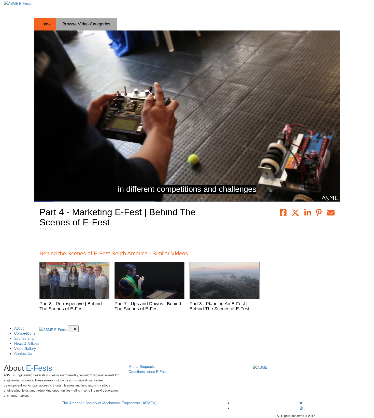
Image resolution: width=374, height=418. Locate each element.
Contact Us (23, 353)
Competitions (24, 333)
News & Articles (26, 343)
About (19, 328)
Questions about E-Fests (148, 371)
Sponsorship (24, 338)
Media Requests (141, 366)
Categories (86, 24)
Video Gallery (25, 348)
